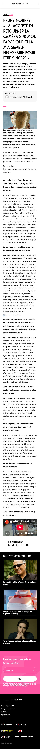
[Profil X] (24, 97)
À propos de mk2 (5, 715)
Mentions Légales (8, 743)
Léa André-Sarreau (17, 97)
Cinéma (6, 14)
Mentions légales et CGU (7, 706)
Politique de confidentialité (8, 709)
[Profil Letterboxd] (29, 97)
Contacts (3, 712)
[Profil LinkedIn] (32, 97)
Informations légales (23, 686)
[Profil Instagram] (26, 97)
